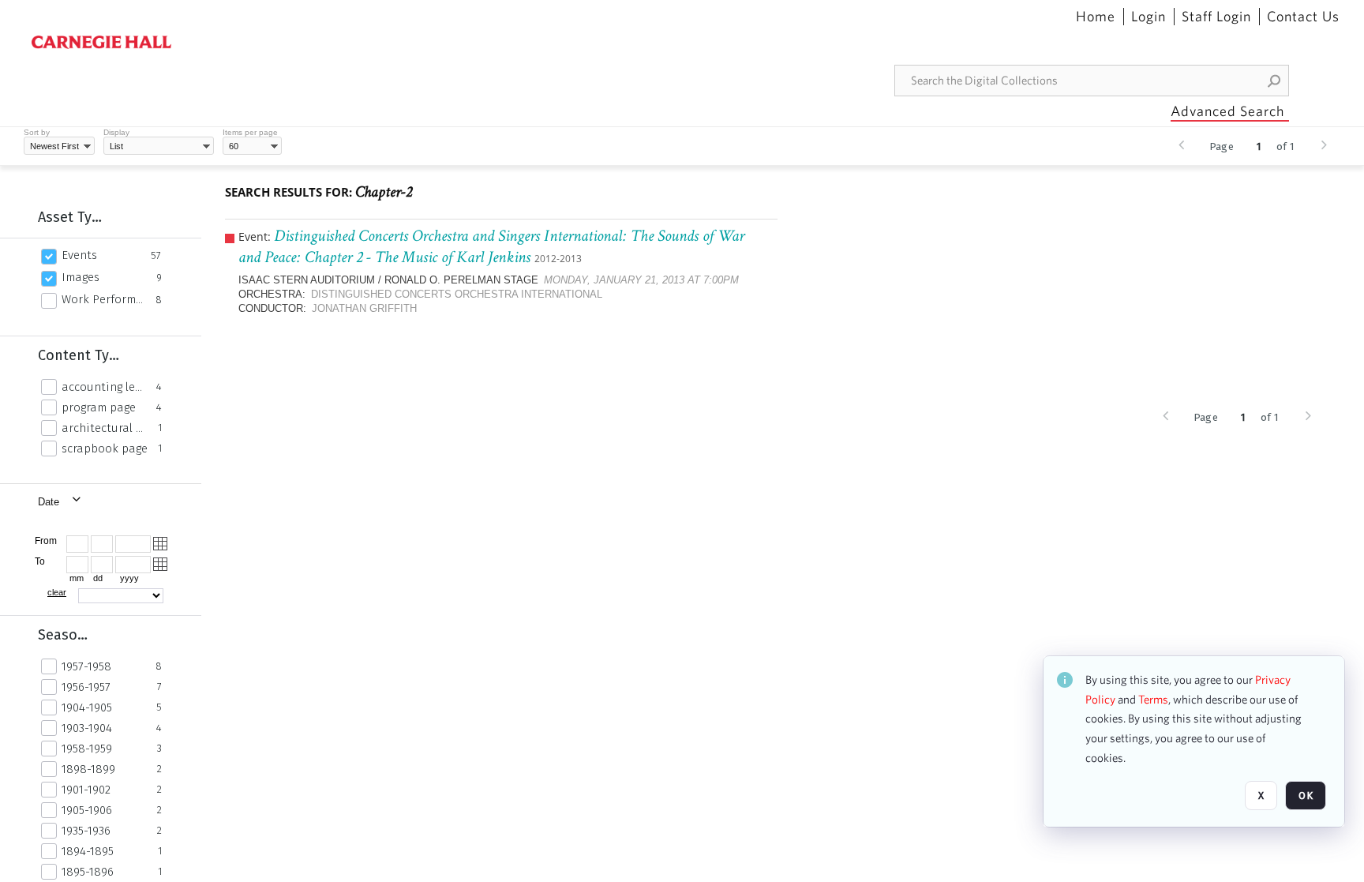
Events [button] (79, 255)
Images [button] (80, 277)
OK (1305, 795)
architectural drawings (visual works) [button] (105, 428)
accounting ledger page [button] (105, 387)
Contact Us (1303, 16)
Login (1148, 16)
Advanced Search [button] (1227, 111)
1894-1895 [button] (88, 851)
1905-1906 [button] (87, 810)
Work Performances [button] (104, 299)
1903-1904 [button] (87, 728)
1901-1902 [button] (86, 790)
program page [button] (99, 407)
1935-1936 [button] (86, 831)
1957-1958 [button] (86, 666)
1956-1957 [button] (86, 687)
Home (1095, 16)
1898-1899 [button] (88, 769)
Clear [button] (56, 592)
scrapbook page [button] (105, 448)
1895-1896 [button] (88, 872)
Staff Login (1216, 16)
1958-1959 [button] (87, 748)
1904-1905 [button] (87, 707)
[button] (1275, 80)
